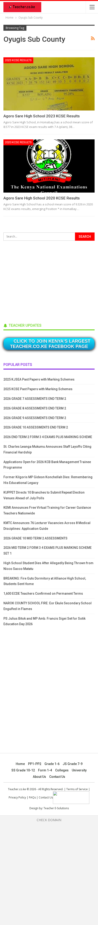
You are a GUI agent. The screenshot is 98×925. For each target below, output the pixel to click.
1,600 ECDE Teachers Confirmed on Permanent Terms (43, 593)
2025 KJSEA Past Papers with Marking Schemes (39, 379)
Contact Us (57, 777)
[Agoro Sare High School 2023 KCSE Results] (49, 83)
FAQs (32, 797)
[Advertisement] (37, 280)
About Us (39, 777)
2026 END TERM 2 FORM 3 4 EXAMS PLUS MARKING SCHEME (47, 437)
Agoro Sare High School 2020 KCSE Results (41, 198)
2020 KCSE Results (18, 142)
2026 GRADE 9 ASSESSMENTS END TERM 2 (34, 418)
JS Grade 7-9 (73, 764)
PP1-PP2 (34, 764)
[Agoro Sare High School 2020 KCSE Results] (49, 166)
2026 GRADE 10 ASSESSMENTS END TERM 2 (35, 427)
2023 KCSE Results (18, 60)
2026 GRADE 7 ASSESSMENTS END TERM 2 (34, 398)
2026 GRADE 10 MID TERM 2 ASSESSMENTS (35, 538)
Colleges (62, 770)
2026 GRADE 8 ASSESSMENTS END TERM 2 (34, 408)
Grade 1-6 (51, 764)
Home (20, 764)
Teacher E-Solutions (56, 808)
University (79, 770)
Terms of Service (77, 789)
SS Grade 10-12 (23, 770)
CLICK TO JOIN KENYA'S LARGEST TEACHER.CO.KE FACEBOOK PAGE (50, 344)
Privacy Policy (17, 797)
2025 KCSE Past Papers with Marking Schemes (37, 389)
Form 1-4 (45, 770)
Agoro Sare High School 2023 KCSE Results (41, 116)
